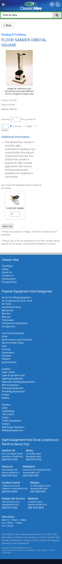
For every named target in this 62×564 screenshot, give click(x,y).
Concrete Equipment (13, 333)
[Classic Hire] (31, 9)
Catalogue (7, 265)
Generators (8, 352)
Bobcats (6, 316)
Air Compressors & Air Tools (17, 300)
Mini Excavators (10, 385)
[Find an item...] (57, 15)
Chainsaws (7, 320)
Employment (9, 278)
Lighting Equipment (12, 378)
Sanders (6, 404)
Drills (4, 336)
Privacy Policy (9, 282)
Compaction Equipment (15, 323)
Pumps (6, 394)
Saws (4, 407)
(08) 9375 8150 (34, 459)
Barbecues (7, 310)
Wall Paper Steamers (13, 427)
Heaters (6, 358)
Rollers (5, 397)
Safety (5, 269)
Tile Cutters (8, 414)
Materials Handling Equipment (18, 381)
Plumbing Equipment (13, 391)
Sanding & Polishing (13, 34)
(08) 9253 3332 (9, 507)
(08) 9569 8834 (36, 507)
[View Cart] (52, 5)
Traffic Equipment (11, 420)
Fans (4, 346)
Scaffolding (8, 411)
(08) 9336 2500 (9, 459)
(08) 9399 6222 (9, 475)
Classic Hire (10, 260)
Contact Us (8, 275)
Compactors (8, 326)
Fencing (6, 349)
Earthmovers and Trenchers (17, 339)
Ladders (6, 368)
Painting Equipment (12, 388)
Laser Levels (8, 372)
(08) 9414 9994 (9, 491)
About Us (7, 272)
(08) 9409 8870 (38, 491)
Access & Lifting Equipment (16, 297)
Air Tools (6, 303)
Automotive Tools (11, 307)
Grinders (7, 355)
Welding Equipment (12, 430)
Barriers (6, 313)
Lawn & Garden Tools (13, 375)
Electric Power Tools (13, 342)
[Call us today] (58, 5)
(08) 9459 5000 (30, 475)
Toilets (5, 417)
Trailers (6, 423)
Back (8, 25)
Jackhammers (9, 362)
